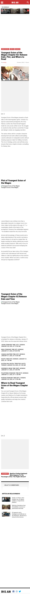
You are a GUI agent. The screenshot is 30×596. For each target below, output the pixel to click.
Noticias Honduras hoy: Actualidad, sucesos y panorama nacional (19, 507)
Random (18, 49)
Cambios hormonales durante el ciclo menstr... (24, 11)
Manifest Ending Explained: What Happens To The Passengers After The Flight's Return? (14, 475)
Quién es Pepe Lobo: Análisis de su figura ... (5, 11)
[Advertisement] (15, 31)
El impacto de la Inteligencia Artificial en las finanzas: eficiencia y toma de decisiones (19, 515)
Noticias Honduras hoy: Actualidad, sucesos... (14, 11)
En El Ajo (6, 591)
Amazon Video (5, 49)
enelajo (4, 62)
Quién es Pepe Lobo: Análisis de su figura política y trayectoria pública (18, 500)
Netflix (12, 49)
